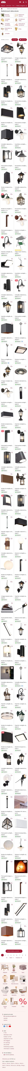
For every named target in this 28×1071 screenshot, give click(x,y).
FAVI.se (8, 1065)
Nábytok (3, 5)
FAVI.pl (8, 1063)
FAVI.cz (4, 1063)
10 (25, 861)
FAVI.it (4, 1065)
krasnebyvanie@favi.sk (10, 1016)
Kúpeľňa (5, 995)
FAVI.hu (17, 1063)
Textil (13, 5)
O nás (5, 1032)
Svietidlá (5, 983)
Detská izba (5, 1007)
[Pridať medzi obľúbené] (12, 173)
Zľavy (23, 1006)
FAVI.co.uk (13, 1065)
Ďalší (11, 957)
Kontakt (5, 1018)
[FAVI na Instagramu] (7, 1026)
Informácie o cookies (9, 1048)
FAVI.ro (13, 1063)
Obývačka (14, 995)
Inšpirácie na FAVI (8, 1038)
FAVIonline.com (6, 1058)
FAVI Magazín (7, 1040)
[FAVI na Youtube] (10, 1026)
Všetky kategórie (20, 5)
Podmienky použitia (8, 1046)
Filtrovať (24, 39)
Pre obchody (7, 1042)
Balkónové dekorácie (12, 8)
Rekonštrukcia (14, 983)
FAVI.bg (19, 1065)
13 (25, 43)
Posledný (18, 957)
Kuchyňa (23, 983)
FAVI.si (3, 1067)
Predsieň (14, 1006)
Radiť (15, 39)
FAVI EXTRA (6, 1044)
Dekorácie (8, 5)
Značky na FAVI (7, 1036)
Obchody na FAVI (8, 1034)
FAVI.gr (23, 1065)
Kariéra (5, 1020)
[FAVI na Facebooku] (4, 1026)
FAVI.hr (22, 1063)
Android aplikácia (9, 1054)
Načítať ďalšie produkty (13, 951)
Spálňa (23, 995)
